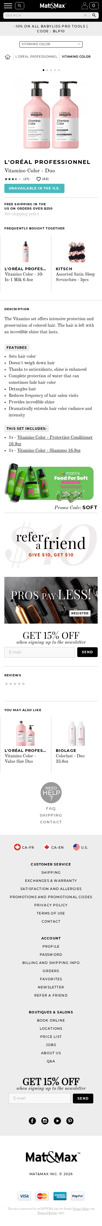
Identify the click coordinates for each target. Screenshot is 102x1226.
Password (51, 955)
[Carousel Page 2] (47, 70)
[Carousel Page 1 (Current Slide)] (43, 70)
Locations (51, 1028)
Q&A (51, 1061)
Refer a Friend (51, 995)
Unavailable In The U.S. (34, 188)
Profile (51, 946)
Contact (51, 822)
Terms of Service (47, 1213)
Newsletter (51, 987)
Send (87, 652)
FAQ (51, 808)
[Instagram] (45, 1121)
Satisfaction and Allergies (51, 889)
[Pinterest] (70, 1121)
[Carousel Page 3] (51, 70)
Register (80, 613)
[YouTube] (57, 1121)
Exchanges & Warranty (51, 881)
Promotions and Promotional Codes (51, 897)
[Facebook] (32, 1121)
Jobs (51, 1045)
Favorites (51, 979)
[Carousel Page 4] (55, 70)
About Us (51, 1053)
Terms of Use (51, 913)
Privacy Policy (51, 905)
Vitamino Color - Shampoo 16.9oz (49, 451)
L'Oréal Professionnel (36, 56)
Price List (51, 1037)
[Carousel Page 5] (59, 70)
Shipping (51, 815)
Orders (51, 971)
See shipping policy (21, 214)
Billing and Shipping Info (51, 963)
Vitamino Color (76, 56)
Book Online (51, 1020)
